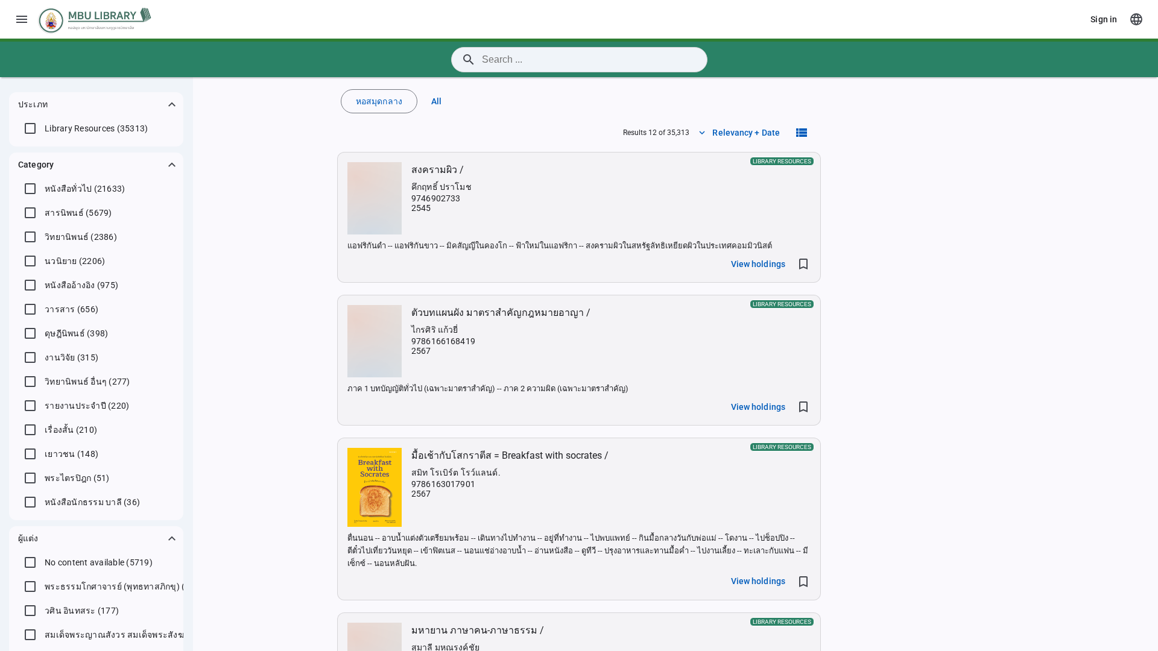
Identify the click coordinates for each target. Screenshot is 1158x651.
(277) (87, 381)
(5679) (78, 213)
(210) (71, 430)
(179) (124, 586)
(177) (82, 610)
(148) (71, 454)
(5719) (99, 562)
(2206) (75, 261)
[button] (96, 104)
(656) (71, 309)
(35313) (96, 128)
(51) (77, 478)
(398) (76, 333)
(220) (87, 405)
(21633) (85, 188)
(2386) (81, 237)
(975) (81, 285)
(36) (92, 502)
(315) (71, 357)
